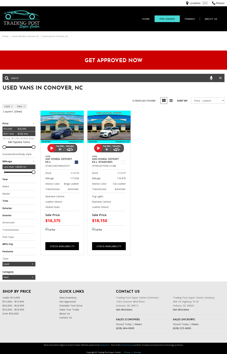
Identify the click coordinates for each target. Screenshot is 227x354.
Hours (138, 324)
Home (146, 18)
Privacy (127, 352)
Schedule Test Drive (70, 305)
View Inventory (68, 297)
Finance (190, 18)
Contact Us (65, 317)
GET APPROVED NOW (114, 60)
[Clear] (18, 111)
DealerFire (105, 345)
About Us (211, 18)
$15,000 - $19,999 (13, 301)
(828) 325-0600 (182, 328)
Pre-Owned (167, 18)
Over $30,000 (10, 313)
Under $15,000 (11, 297)
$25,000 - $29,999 (13, 309)
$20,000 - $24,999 (13, 305)
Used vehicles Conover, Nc (25, 36)
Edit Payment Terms (19, 142)
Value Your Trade (69, 309)
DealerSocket (127, 345)
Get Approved (67, 301)
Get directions (124, 309)
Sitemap (137, 352)
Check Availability (62, 246)
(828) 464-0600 (125, 328)
